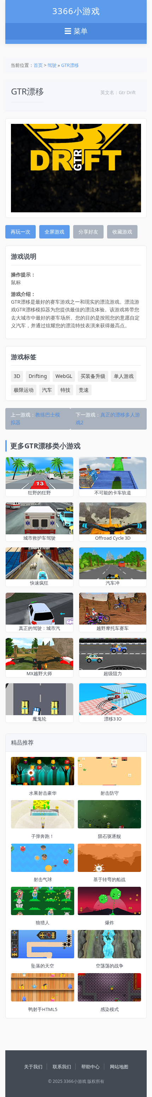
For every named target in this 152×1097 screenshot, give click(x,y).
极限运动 (24, 389)
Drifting (38, 376)
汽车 (47, 389)
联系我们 (62, 1066)
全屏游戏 (54, 231)
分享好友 (88, 231)
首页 (38, 65)
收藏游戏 (122, 231)
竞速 (84, 389)
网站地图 (119, 1066)
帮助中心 (90, 1066)
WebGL (63, 376)
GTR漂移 (70, 65)
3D (17, 376)
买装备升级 (93, 376)
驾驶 (52, 65)
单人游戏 (124, 376)
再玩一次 (20, 231)
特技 (65, 389)
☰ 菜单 (76, 31)
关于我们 (33, 1066)
